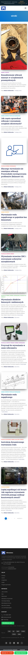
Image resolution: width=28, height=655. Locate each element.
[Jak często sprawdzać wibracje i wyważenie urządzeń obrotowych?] (14, 104)
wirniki (2, 72)
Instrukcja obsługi (5, 600)
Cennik (3, 577)
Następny (19, 518)
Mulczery (17, 439)
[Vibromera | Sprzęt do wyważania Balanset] (4, 8)
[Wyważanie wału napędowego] (14, 380)
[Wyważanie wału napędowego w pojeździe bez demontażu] (14, 200)
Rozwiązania (17, 115)
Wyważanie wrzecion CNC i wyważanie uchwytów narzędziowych (13, 259)
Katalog (3, 575)
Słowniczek (4, 596)
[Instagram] (10, 643)
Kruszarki (8, 439)
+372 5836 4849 (7, 614)
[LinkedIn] (14, 643)
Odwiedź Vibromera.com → (21, 3)
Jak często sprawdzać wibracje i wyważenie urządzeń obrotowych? (11, 121)
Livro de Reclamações (6, 607)
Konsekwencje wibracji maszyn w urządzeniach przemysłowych (12, 77)
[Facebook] (6, 643)
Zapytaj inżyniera (21, 653)
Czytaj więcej (20, 315)
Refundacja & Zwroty (6, 603)
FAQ (2, 594)
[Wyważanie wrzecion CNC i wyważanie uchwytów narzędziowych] (14, 242)
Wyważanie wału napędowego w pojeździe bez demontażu (14, 217)
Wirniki (13, 439)
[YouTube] (18, 643)
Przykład (11, 115)
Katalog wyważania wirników (10, 649)
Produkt (13, 342)
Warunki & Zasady (5, 605)
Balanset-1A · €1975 (7, 653)
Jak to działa (4, 591)
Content (7, 72)
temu (18, 90)
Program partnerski (6, 584)
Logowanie (22, 649)
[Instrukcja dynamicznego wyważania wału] (14, 428)
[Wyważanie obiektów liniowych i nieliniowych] (14, 284)
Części (2, 582)
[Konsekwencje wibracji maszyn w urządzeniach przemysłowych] (14, 47)
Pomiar (7, 295)
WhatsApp (5, 619)
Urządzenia (4, 580)
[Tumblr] (21, 643)
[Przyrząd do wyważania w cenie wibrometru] (14, 331)
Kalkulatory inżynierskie (6, 598)
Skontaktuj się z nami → (8, 623)
